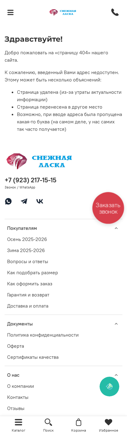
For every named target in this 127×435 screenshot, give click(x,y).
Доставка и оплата (27, 306)
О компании (20, 386)
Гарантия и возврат (28, 295)
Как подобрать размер (32, 272)
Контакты (17, 397)
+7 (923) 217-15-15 (30, 180)
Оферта (15, 346)
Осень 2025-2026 (27, 239)
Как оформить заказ (29, 283)
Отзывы (15, 408)
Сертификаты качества (33, 357)
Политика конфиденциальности (43, 335)
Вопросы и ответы (27, 261)
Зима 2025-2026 (26, 250)
